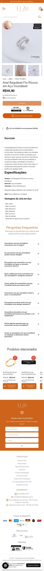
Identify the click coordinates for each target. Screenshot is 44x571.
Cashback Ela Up (22, 485)
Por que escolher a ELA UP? (22, 482)
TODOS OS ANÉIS (20, 79)
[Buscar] (39, 17)
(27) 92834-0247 (23, 494)
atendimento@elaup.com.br (23, 497)
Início (4, 79)
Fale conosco (22, 463)
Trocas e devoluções (22, 473)
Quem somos (22, 460)
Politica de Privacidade (22, 479)
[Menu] (4, 8)
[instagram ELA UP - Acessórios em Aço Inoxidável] (22, 412)
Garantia (22, 469)
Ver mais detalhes (10, 98)
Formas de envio (22, 476)
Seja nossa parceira (22, 466)
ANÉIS (11, 79)
